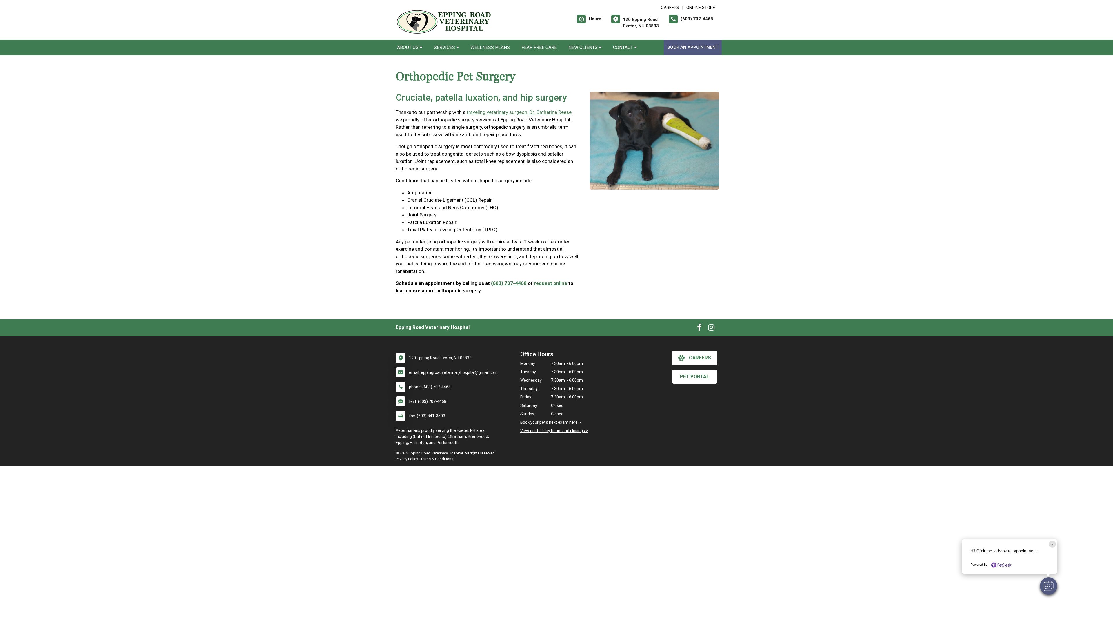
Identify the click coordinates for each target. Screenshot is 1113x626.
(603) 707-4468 (509, 283)
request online (550, 283)
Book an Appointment (692, 47)
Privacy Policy (407, 459)
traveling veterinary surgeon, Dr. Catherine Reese (519, 112)
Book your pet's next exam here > (550, 422)
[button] (1048, 586)
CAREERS (670, 7)
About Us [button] (408, 47)
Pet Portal (694, 376)
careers (700, 358)
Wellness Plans (490, 47)
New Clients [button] (583, 47)
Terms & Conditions (437, 459)
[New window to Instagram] (711, 328)
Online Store (700, 7)
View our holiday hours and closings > (554, 430)
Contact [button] (623, 47)
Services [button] (445, 47)
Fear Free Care (539, 47)
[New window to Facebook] (699, 328)
